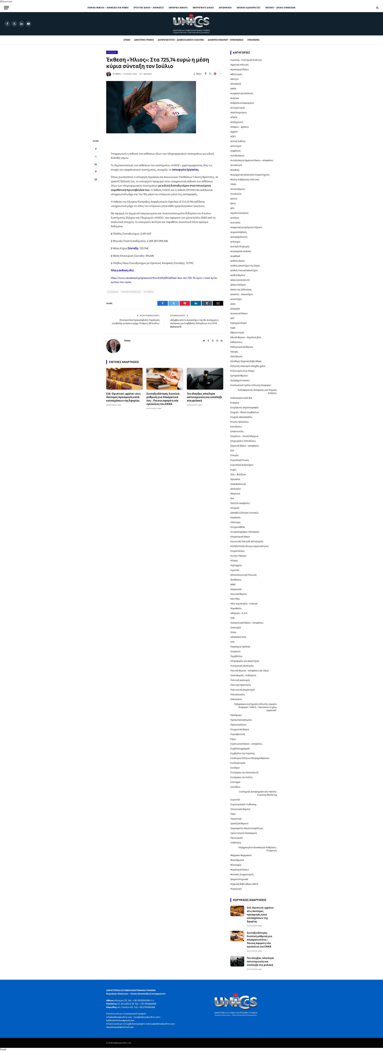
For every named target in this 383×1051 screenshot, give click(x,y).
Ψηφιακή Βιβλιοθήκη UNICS (244, 884)
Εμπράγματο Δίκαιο (203, 7)
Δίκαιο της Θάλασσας (241, 289)
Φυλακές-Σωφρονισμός (242, 874)
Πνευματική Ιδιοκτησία (242, 665)
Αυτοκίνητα (236, 165)
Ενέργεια (234, 402)
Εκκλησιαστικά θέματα (241, 347)
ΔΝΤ (232, 318)
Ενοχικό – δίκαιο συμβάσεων (280, 7)
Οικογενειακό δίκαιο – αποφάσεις (246, 622)
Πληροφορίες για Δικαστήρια (244, 661)
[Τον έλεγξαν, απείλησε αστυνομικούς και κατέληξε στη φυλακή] (205, 379)
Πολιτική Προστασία (240, 685)
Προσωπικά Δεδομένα (241, 720)
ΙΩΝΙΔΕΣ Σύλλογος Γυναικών (244, 512)
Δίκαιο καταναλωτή (240, 280)
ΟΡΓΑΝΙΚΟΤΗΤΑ (238, 637)
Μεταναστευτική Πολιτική (243, 575)
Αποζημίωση (225, 7)
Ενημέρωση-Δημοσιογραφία (244, 407)
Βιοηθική (234, 170)
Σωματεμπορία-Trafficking (243, 804)
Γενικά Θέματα (237, 189)
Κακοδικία (235, 517)
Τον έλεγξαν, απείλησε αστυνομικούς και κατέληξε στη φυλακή (204, 397)
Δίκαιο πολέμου (238, 284)
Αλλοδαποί (235, 84)
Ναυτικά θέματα (238, 594)
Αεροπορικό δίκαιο (239, 69)
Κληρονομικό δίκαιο (240, 536)
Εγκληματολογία (238, 323)
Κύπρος (234, 560)
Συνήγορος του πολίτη (241, 777)
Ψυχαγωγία (236, 888)
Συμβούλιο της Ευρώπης (242, 753)
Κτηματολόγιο (237, 551)
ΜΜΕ (232, 584)
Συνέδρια (235, 767)
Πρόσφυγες (236, 715)
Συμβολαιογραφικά (240, 748)
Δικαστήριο (236, 299)
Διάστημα (235, 241)
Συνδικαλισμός (237, 763)
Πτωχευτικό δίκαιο (239, 729)
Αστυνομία (235, 146)
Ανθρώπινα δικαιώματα (242, 103)
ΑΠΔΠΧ (233, 117)
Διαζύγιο (234, 217)
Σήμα (233, 739)
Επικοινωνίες (237, 431)
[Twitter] (96, 156)
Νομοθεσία (235, 608)
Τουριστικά (235, 818)
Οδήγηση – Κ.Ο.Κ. (239, 613)
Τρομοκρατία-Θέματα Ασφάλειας (246, 828)
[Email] (96, 179)
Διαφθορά (235, 256)
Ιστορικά (234, 508)
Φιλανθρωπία (237, 860)
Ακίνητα (234, 79)
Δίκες (232, 304)
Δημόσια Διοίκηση (239, 213)
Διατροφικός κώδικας (240, 251)
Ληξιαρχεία (236, 565)
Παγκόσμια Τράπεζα (240, 646)
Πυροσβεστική (237, 734)
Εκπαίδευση (236, 356)
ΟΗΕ (232, 618)
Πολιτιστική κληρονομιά (242, 689)
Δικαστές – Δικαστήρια (241, 294)
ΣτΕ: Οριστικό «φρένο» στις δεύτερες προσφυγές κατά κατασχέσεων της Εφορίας (123, 397)
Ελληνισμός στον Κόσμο (242, 371)
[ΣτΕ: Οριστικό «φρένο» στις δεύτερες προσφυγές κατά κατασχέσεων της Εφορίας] (124, 379)
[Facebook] (96, 149)
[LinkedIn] (96, 164)
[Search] (377, 7)
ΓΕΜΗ (233, 184)
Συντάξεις (112, 52)
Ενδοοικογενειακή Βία (241, 398)
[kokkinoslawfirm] (191, 23)
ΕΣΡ (232, 450)
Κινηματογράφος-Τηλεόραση (244, 532)
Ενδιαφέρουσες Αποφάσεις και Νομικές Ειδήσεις (257, 391)
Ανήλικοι (234, 98)
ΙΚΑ (232, 498)
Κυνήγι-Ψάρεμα (238, 555)
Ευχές (233, 469)
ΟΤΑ (232, 642)
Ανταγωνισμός (237, 107)
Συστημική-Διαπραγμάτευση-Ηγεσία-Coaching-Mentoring (258, 793)
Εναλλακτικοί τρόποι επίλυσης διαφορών (250, 385)
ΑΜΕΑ (233, 88)
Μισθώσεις (235, 579)
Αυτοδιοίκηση (237, 155)
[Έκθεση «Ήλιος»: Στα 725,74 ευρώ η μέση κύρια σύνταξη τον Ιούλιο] (151, 132)
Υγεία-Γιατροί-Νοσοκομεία (243, 833)
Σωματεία (235, 799)
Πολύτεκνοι (236, 699)
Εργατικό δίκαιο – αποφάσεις (149, 7)
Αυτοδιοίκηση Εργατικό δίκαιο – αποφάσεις (251, 160)
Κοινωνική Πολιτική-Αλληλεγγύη (246, 541)
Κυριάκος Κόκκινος (131, 291)
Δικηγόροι (235, 308)
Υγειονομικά (236, 837)
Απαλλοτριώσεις (238, 112)
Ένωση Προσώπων (239, 421)
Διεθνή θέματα (237, 275)
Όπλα (233, 632)
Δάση (233, 203)
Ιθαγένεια (235, 493)
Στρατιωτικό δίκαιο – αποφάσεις (246, 743)
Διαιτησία (235, 222)
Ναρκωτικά (235, 589)
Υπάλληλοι (235, 842)
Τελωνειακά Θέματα (240, 809)
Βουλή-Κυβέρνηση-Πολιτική (244, 179)
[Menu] (6, 7)
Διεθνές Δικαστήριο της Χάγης (245, 265)
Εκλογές (234, 351)
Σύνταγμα (235, 782)
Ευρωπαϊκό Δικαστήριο (241, 465)
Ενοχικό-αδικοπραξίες (248, 7)
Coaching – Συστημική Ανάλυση (246, 60)
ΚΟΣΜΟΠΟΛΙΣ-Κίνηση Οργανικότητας (249, 546)
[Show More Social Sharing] (220, 73)
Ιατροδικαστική (238, 484)
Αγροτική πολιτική (239, 64)
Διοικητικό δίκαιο (238, 313)
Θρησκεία (235, 479)
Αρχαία (234, 131)
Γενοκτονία (235, 194)
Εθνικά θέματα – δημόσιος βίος (245, 337)
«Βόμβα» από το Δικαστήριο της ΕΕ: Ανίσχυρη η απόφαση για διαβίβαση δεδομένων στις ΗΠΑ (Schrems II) (194, 323)
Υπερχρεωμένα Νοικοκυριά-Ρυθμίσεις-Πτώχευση (257, 849)
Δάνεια (233, 198)
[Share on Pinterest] (215, 73)
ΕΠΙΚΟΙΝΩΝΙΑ (253, 40)
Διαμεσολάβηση (238, 232)
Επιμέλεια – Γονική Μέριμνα (244, 436)
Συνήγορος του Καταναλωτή (244, 772)
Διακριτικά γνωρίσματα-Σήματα (246, 227)
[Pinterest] (96, 172)
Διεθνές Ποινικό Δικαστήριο (244, 270)
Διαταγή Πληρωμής (240, 246)
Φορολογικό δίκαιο (239, 869)
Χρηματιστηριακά (239, 879)
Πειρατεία (235, 651)
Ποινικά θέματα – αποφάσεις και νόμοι (108, 7)
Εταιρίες (234, 455)
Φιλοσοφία (235, 865)
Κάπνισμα (235, 522)
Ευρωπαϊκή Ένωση (239, 460)
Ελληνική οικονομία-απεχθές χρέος (247, 366)
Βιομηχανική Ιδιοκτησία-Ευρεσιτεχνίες (250, 174)
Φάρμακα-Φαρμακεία (241, 855)
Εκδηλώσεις (236, 342)
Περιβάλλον (236, 656)
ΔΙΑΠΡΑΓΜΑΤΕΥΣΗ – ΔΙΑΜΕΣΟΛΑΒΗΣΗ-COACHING (181, 40)
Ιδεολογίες (235, 488)
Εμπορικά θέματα (178, 7)
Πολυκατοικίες (237, 694)
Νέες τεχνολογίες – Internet (243, 603)
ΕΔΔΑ (232, 327)
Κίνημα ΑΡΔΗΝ (237, 527)
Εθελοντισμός (237, 332)
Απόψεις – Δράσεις (239, 127)
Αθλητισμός (236, 74)
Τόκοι (233, 814)
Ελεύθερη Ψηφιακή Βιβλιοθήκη (245, 361)
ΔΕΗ (232, 208)
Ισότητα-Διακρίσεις (240, 503)
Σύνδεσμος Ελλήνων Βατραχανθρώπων (249, 758)
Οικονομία (235, 627)
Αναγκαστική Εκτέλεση (241, 93)
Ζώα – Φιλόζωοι (238, 474)
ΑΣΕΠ (233, 136)
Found (3, 1049)
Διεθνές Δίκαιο (237, 260)
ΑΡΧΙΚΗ (126, 40)
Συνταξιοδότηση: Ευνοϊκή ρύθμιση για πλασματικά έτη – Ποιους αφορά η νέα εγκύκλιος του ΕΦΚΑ (162, 399)
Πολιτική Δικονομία (240, 680)
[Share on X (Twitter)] (210, 73)
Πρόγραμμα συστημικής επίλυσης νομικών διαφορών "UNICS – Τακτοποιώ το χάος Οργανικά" (255, 707)
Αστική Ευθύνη (237, 141)
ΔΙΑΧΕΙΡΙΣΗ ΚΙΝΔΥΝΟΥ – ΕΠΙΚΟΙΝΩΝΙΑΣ (226, 40)
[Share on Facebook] (205, 73)
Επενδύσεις (236, 426)
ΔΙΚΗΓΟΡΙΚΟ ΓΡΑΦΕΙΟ (144, 40)
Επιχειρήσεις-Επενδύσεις (243, 441)
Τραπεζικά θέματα (239, 823)
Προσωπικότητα (238, 724)
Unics (117, 74)
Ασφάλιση (235, 150)
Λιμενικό (234, 570)
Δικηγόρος (113, 291)
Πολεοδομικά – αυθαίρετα (243, 675)
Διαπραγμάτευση (238, 237)
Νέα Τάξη (235, 598)
